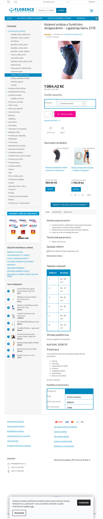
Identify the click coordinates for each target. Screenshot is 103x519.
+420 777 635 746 (17, 471)
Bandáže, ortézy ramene (20, 38)
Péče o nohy (13, 105)
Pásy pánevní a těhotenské (21, 68)
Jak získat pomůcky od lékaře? (65, 427)
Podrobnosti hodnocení (73, 34)
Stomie (11, 169)
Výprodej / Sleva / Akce (17, 186)
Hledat (61, 10)
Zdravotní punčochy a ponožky (18, 436)
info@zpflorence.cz (18, 463)
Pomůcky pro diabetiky (17, 135)
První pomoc (13, 142)
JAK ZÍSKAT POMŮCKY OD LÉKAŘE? (20, 262)
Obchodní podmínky (61, 436)
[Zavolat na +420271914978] (11, 2)
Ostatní (13, 85)
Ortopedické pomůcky (16, 31)
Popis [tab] (47, 212)
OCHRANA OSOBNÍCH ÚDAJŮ (18, 271)
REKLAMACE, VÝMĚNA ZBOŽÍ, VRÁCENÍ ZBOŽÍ (22, 275)
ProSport (11, 189)
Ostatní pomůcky (14, 166)
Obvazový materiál (15, 108)
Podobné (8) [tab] (56, 212)
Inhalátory (12, 119)
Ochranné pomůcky (15, 152)
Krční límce (15, 41)
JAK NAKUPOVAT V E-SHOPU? (18, 255)
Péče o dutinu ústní (15, 176)
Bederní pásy (16, 65)
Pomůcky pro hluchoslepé (18, 196)
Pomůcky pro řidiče (15, 159)
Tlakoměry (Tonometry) (17, 129)
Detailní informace (51, 120)
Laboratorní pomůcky (16, 149)
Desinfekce (12, 122)
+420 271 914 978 (17, 467)
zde (32, 506)
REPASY (11, 199)
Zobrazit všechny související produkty (70, 205)
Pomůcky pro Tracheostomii (19, 203)
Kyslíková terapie (14, 95)
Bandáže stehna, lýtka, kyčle (21, 61)
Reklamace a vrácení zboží (64, 446)
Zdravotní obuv (14, 112)
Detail (50, 189)
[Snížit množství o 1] (53, 115)
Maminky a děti (14, 132)
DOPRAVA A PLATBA (15, 252)
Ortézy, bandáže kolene (20, 75)
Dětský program (17, 82)
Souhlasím (84, 502)
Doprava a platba (60, 432)
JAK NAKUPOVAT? (49, 2)
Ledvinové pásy (17, 71)
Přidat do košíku (66, 114)
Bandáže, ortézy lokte (19, 48)
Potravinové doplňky (16, 179)
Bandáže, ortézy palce (19, 44)
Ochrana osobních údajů (63, 441)
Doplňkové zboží (17, 98)
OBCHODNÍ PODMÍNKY (15, 268)
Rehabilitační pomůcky (16, 92)
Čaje (10, 172)
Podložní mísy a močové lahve (19, 156)
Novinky (11, 193)
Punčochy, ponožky (15, 102)
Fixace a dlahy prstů (18, 54)
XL (83, 195)
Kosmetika (12, 125)
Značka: (52, 37)
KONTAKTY (11, 265)
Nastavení (19, 513)
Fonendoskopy (14, 162)
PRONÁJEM (12, 139)
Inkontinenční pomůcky (17, 146)
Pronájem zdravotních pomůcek (19, 446)
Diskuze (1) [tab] (68, 212)
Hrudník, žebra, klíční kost (20, 34)
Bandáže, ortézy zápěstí (20, 51)
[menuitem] (9, 18)
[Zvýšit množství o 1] (53, 112)
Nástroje (11, 115)
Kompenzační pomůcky (17, 88)
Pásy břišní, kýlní (17, 58)
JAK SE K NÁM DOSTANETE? (18, 258)
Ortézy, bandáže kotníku (20, 78)
